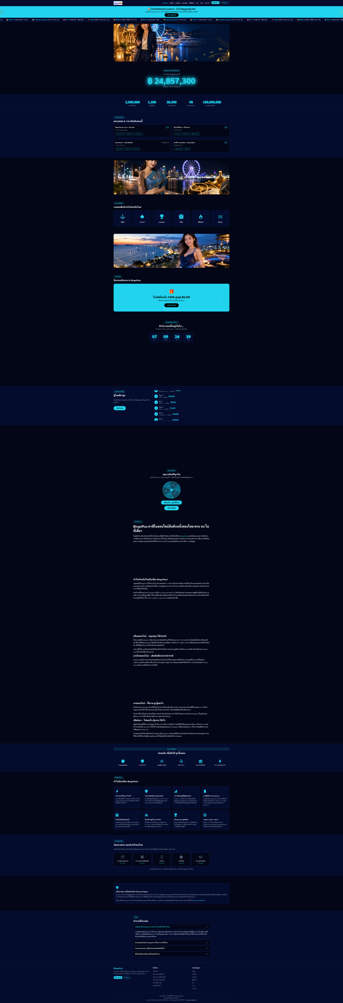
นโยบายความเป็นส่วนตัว (198, 900)
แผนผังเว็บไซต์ (157, 985)
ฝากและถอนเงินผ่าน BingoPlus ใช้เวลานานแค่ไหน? (151, 942)
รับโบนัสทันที (171, 15)
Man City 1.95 (120, 134)
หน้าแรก (165, 3)
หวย (201, 3)
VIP (197, 3)
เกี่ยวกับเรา (156, 971)
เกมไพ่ (172, 3)
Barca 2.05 (119, 149)
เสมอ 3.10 (185, 134)
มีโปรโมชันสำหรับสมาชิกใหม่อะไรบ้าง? (147, 954)
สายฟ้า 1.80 (178, 149)
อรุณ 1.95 (187, 149)
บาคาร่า (207, 3)
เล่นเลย (123, 218)
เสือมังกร (191, 3)
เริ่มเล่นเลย (119, 408)
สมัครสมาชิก (118, 977)
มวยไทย (177, 3)
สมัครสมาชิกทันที (167, 999)
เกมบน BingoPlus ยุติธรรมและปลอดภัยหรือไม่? (150, 948)
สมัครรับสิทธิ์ (172, 508)
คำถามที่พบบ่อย (157, 982)
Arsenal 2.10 (138, 134)
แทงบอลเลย (171, 305)
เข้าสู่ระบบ (225, 2)
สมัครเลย (215, 2)
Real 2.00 (136, 149)
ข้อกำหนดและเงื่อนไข (158, 974)
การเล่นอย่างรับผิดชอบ (159, 980)
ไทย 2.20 (177, 134)
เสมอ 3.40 (129, 134)
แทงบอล (184, 3)
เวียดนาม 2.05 (195, 134)
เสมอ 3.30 (127, 149)
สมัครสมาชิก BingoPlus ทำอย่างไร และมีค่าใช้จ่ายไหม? (152, 927)
